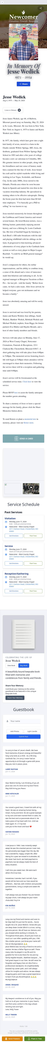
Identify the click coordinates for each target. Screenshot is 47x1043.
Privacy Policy (17, 1033)
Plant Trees (33, 536)
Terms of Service (29, 1033)
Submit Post (23, 736)
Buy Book (23, 665)
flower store (28, 422)
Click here (27, 381)
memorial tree (30, 419)
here (16, 392)
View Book (11, 665)
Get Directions (13, 536)
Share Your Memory (14, 698)
